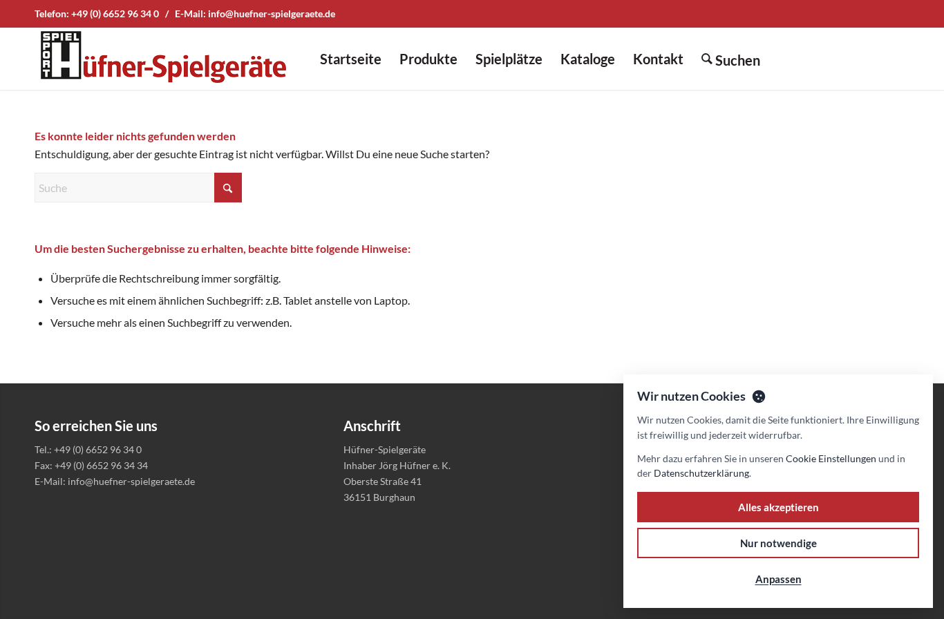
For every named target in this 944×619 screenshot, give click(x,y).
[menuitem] (350, 59)
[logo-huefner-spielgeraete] (163, 59)
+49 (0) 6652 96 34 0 (115, 13)
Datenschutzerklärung (701, 473)
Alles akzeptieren (778, 507)
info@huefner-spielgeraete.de (271, 13)
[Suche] (730, 59)
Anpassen (778, 579)
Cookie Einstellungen (831, 458)
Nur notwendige (778, 543)
